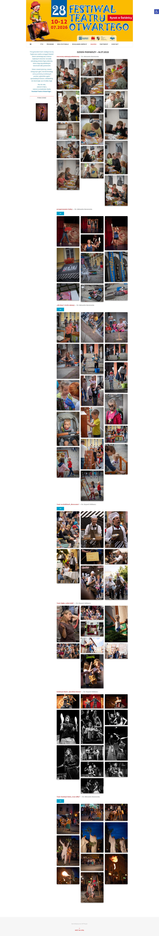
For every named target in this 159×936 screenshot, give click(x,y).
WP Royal (84, 924)
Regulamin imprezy (79, 44)
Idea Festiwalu (63, 44)
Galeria (93, 44)
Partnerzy (104, 44)
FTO (41, 44)
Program (50, 44)
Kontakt (115, 44)
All (60, 213)
